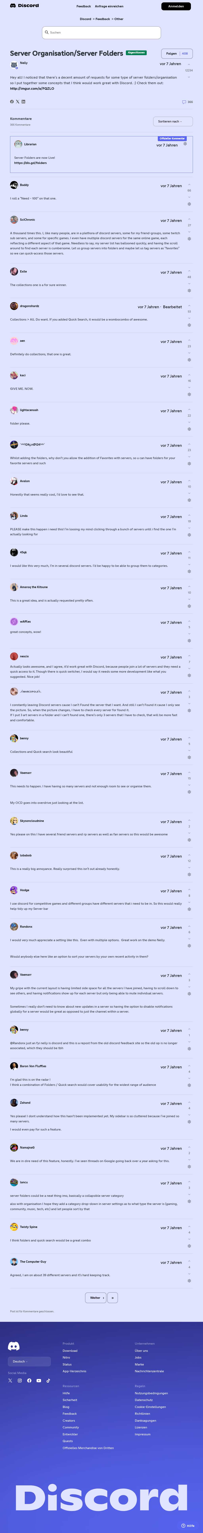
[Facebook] (12, 101)
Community (71, 1427)
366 (190, 102)
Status (67, 1364)
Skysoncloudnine (32, 820)
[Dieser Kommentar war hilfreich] (189, 184)
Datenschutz (144, 1400)
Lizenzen (141, 1427)
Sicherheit (70, 1400)
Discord (85, 19)
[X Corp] (17, 101)
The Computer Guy (33, 1261)
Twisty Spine (28, 1227)
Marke (139, 1364)
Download (70, 1350)
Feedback (84, 6)
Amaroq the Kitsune (34, 587)
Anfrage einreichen (109, 6)
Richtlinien (142, 1413)
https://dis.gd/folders (30, 163)
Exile (23, 271)
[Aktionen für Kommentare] (185, 143)
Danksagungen (145, 1420)
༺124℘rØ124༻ (32, 444)
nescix (24, 656)
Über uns (141, 1350)
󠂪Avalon (25, 481)
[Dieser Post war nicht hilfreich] (189, 77)
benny (24, 738)
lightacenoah (29, 410)
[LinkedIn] (23, 101)
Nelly (24, 63)
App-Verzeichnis (74, 1371)
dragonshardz (29, 306)
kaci (23, 375)
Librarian (30, 144)
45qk (23, 552)
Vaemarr (26, 772)
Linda (24, 515)
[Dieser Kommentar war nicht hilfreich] (189, 197)
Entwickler (70, 1434)
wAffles (25, 621)
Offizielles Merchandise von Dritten (88, 1448)
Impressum (142, 1434)
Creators (69, 1420)
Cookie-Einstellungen (150, 1407)
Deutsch (19, 1361)
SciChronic (27, 219)
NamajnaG (27, 1147)
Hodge (24, 890)
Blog (66, 1407)
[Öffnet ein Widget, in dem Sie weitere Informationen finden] (188, 1526)
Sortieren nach (169, 121)
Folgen (171, 53)
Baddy (24, 185)
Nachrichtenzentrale (149, 1371)
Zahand (25, 1102)
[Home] (24, 6)
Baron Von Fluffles (33, 1066)
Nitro (66, 1357)
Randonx (26, 926)
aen (22, 340)
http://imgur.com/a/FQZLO (32, 89)
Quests (68, 1441)
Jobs (138, 1357)
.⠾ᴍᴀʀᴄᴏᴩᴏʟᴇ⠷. (30, 691)
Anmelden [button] (176, 6)
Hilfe (66, 1393)
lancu (24, 1182)
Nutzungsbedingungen (151, 1393)
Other (118, 19)
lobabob (26, 855)
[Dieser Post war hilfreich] (189, 64)
